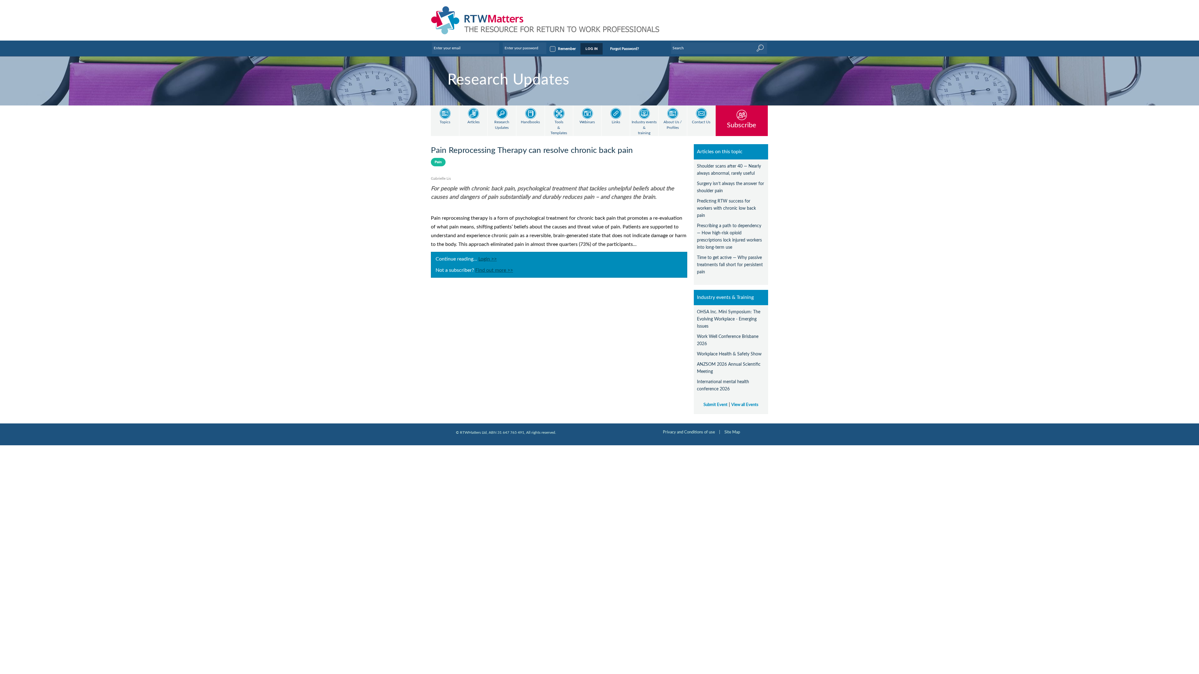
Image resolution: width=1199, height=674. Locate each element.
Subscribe (741, 125)
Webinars (587, 122)
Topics (445, 122)
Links (616, 122)
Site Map (732, 432)
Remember (567, 49)
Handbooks (530, 122)
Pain (438, 161)
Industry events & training (644, 127)
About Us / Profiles (673, 124)
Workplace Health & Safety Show (729, 354)
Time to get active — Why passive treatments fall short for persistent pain (730, 264)
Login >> (487, 258)
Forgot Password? (624, 49)
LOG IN (591, 48)
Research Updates (501, 124)
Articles (473, 122)
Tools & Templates (558, 127)
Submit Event (715, 405)
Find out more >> (494, 270)
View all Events (744, 405)
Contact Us (701, 122)
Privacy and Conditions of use (689, 432)
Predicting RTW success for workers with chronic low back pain (726, 208)
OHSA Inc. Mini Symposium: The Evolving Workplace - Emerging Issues (728, 319)
